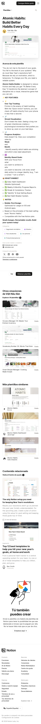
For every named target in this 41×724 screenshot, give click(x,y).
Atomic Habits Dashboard (16, 433)
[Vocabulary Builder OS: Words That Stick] (20, 335)
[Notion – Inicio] (3, 3)
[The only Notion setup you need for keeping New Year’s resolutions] (20, 487)
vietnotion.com (9, 247)
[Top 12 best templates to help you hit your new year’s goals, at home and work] (20, 531)
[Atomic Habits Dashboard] (20, 421)
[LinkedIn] (9, 254)
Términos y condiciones (10, 259)
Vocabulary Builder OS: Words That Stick (18, 346)
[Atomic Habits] (20, 397)
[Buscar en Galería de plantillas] (35, 10)
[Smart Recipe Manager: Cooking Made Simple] (20, 358)
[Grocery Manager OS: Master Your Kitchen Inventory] (20, 310)
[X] (4, 254)
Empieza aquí (20, 631)
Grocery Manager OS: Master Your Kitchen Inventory (15, 322)
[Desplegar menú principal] (38, 3)
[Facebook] (13, 254)
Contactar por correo (11, 245)
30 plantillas (11, 32)
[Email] (17, 254)
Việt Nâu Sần (12, 30)
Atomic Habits (12, 408)
